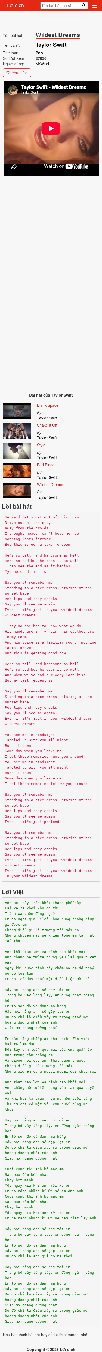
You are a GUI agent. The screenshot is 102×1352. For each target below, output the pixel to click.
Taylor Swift (47, 418)
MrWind (42, 63)
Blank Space (47, 405)
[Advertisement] (51, 228)
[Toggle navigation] (95, 5)
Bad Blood (46, 464)
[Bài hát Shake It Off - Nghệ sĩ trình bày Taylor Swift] (17, 430)
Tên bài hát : (13, 35)
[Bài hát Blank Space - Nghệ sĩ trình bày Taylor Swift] (17, 410)
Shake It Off (47, 425)
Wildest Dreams (50, 484)
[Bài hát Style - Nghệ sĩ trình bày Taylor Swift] (17, 450)
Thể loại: (10, 52)
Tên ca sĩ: (11, 45)
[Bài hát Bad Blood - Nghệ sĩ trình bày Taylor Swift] (17, 470)
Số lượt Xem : (14, 58)
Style (41, 444)
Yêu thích (20, 72)
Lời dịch (15, 4)
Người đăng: (13, 63)
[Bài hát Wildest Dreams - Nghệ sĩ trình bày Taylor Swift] (17, 489)
